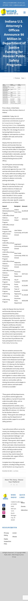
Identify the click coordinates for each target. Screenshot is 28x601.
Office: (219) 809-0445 (10, 3)
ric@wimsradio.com (19, 5)
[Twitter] (3, 509)
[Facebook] (3, 505)
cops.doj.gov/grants (18, 467)
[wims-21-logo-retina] (9, 9)
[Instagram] (3, 512)
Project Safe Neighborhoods (14, 336)
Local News (15, 471)
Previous (17, 78)
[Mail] (3, 516)
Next (22, 78)
